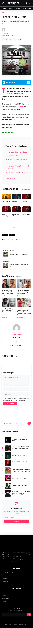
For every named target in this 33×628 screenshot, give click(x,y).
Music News (5, 598)
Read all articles (16, 346)
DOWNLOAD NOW (8, 132)
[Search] (26, 3)
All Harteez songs (9, 178)
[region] (16, 211)
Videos (4, 595)
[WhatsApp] (10, 39)
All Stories (19, 276)
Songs (3, 12)
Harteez (9, 94)
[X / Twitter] (12, 239)
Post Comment (10, 403)
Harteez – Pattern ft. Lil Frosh (18, 172)
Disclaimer (5, 576)
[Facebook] (3, 39)
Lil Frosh (20, 106)
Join (28, 82)
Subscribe (16, 521)
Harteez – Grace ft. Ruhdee (17, 152)
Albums (4, 601)
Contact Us (5, 581)
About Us (4, 578)
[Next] (30, 204)
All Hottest (26, 189)
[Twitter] (6, 39)
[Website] (16, 341)
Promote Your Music (7, 573)
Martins (6, 33)
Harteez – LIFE (13, 156)
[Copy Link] (14, 39)
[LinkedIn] (17, 239)
